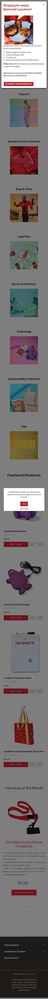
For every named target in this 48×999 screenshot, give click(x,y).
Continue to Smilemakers (18, 84)
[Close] (43, 4)
